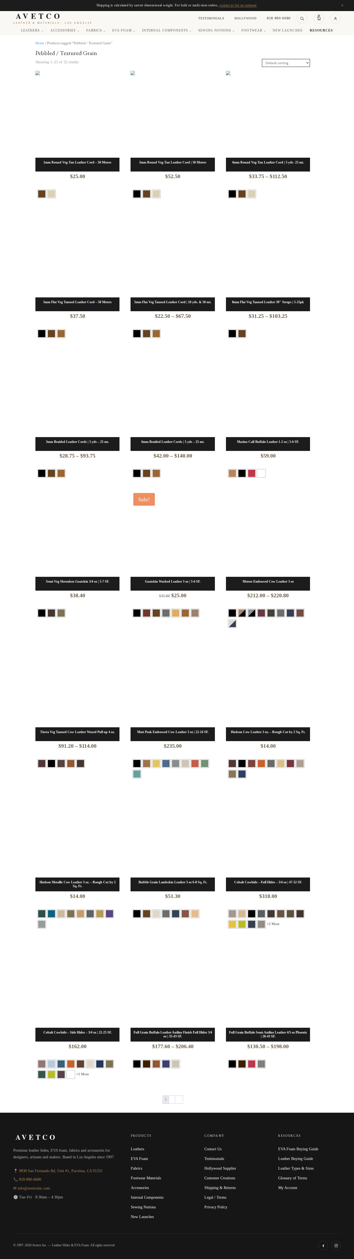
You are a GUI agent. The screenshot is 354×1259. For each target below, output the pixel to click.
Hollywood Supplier (220, 1168)
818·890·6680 (279, 18)
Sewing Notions (216, 30)
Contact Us (213, 1149)
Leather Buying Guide (295, 1158)
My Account (287, 1187)
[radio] (42, 194)
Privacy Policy (215, 1207)
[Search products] (302, 18)
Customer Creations (219, 1178)
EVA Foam (123, 30)
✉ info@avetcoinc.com (31, 1188)
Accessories (64, 30)
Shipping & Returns (220, 1187)
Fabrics (95, 30)
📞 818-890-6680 (27, 1179)
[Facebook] (323, 1245)
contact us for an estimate (238, 5)
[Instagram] (336, 1245)
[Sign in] (335, 18)
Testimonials (211, 18)
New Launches (287, 30)
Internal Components (166, 30)
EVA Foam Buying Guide (298, 1149)
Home (39, 43)
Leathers (32, 30)
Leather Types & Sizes (296, 1168)
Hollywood (246, 18)
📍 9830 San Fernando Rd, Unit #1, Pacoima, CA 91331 (58, 1171)
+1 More (82, 1074)
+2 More (273, 924)
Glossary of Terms (292, 1178)
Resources (321, 30)
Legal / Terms (215, 1197)
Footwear (253, 30)
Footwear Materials (146, 1178)
